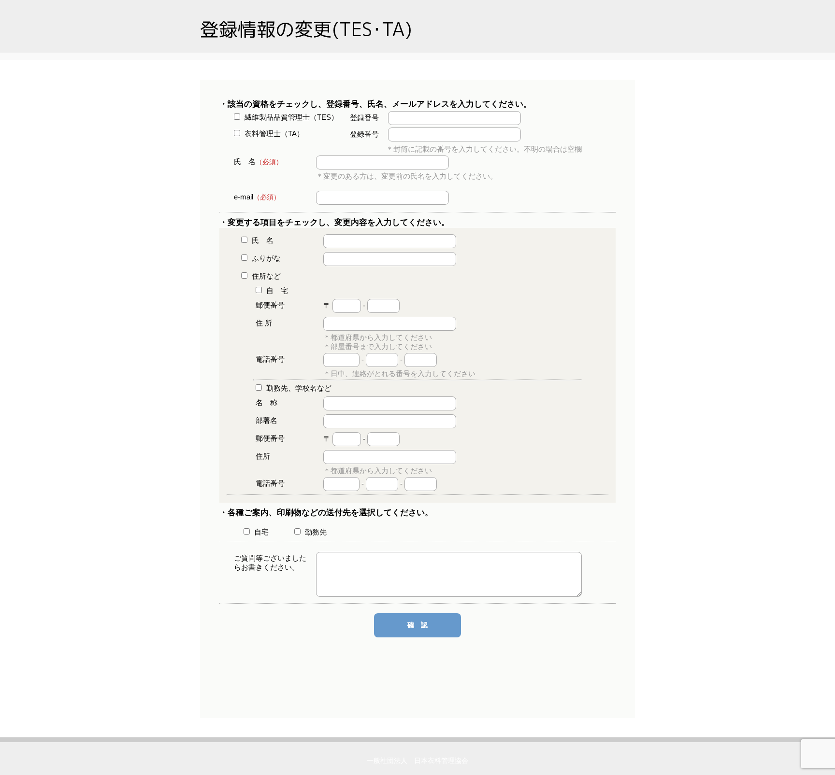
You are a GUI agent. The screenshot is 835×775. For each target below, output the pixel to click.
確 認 (417, 625)
